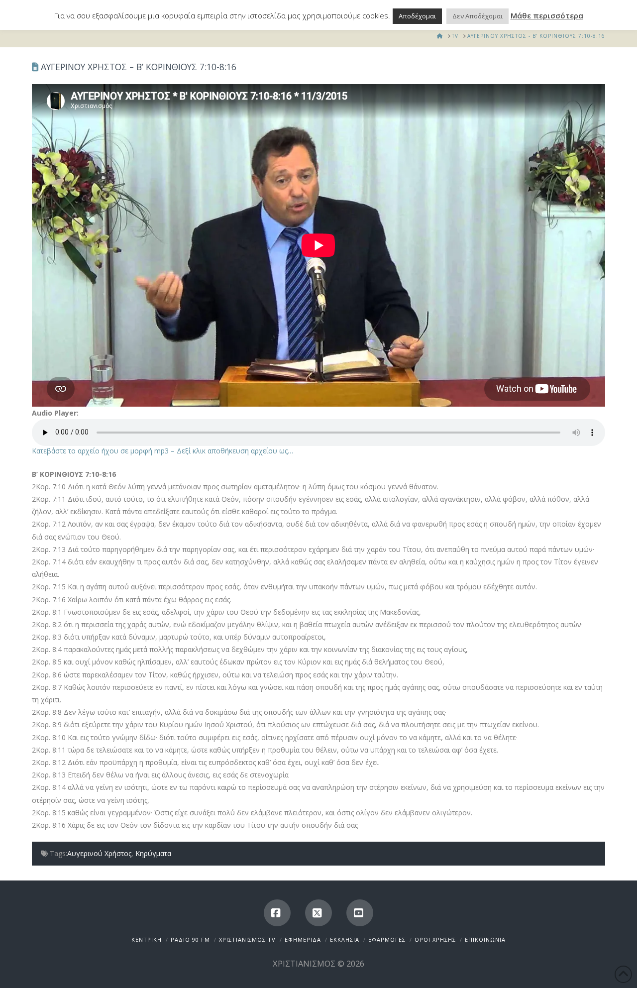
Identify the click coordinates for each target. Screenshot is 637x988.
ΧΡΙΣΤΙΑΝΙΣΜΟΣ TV (247, 939)
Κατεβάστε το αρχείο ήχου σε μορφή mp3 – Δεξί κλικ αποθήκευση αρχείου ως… (162, 450)
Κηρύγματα (153, 853)
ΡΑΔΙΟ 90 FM (190, 939)
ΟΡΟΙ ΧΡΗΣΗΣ (435, 939)
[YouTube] (359, 912)
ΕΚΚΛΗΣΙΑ (344, 939)
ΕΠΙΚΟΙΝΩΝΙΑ (485, 939)
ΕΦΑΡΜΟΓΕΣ (387, 939)
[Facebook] (277, 912)
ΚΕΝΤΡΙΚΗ (146, 939)
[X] (318, 912)
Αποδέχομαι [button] (417, 15)
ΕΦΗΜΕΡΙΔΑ (303, 939)
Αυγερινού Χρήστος (99, 853)
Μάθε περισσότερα (547, 15)
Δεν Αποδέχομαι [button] (477, 15)
